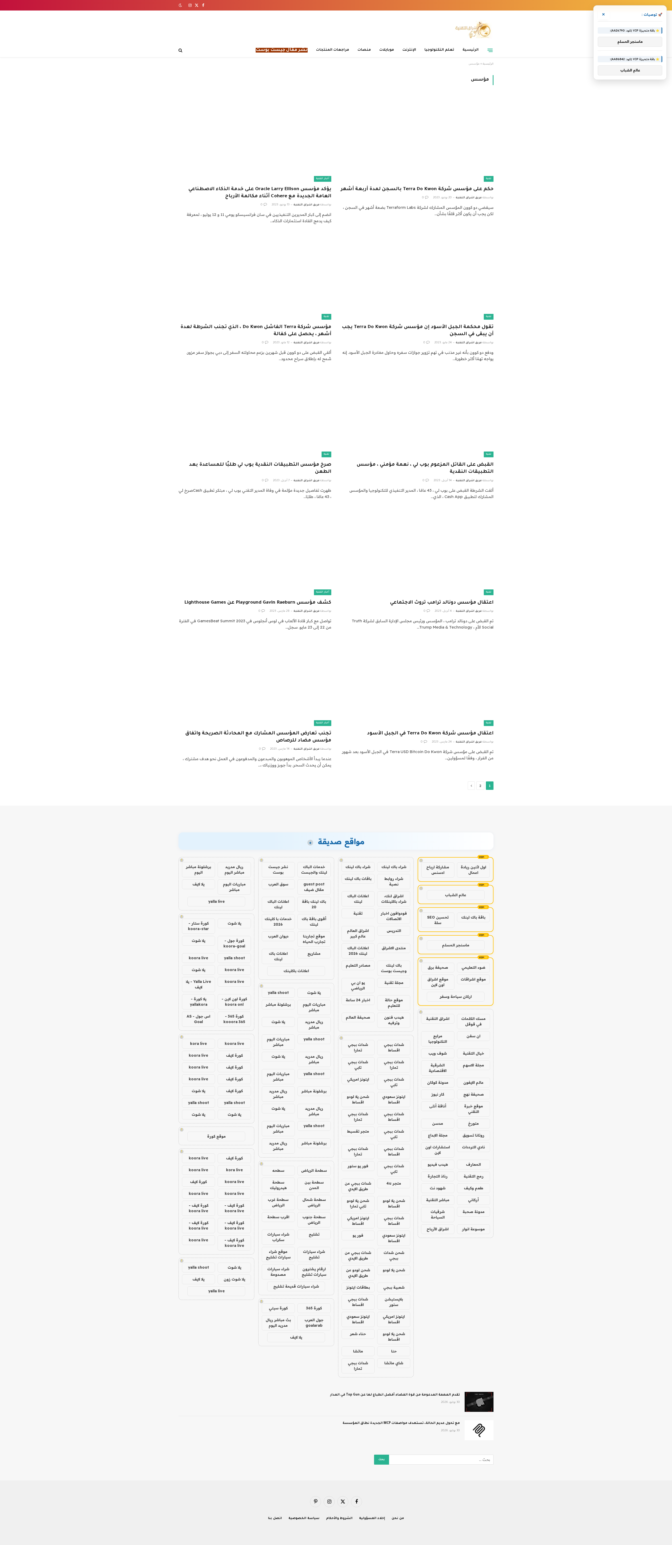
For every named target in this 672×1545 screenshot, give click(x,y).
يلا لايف (296, 1337)
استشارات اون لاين (437, 1150)
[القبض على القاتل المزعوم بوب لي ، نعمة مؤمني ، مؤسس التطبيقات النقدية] (417, 414)
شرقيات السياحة (437, 1214)
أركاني (473, 1199)
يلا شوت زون (234, 1279)
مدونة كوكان (437, 1082)
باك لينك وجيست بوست (394, 968)
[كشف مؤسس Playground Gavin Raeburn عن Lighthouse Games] (254, 552)
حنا (394, 1351)
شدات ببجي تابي (358, 1065)
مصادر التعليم (358, 965)
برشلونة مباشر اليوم (198, 869)
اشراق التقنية (437, 1018)
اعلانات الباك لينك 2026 (358, 951)
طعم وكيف (473, 1188)
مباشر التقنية (437, 1199)
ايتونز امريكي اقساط (358, 1221)
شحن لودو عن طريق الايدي (358, 1273)
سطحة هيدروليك (278, 1185)
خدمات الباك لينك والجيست (314, 869)
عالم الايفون (473, 1082)
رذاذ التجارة (438, 1176)
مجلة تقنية (393, 982)
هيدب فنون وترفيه (394, 1020)
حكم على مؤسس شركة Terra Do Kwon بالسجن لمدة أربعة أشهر (417, 189)
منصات (364, 50)
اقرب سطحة (278, 1217)
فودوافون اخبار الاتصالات (394, 916)
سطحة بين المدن (314, 1185)
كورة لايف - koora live (234, 1208)
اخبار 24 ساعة (358, 1000)
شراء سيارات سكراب (278, 1237)
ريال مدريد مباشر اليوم (234, 869)
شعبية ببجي (394, 1287)
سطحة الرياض (314, 1170)
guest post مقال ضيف (313, 887)
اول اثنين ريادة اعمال (473, 870)
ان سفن (473, 1036)
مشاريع (314, 953)
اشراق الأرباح (438, 1229)
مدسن (437, 1123)
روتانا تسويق (473, 1135)
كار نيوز (437, 1094)
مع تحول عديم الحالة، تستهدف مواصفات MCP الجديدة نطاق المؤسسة (401, 1423)
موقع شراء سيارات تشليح (278, 1254)
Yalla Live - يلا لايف (198, 984)
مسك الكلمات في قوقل (473, 1021)
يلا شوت (314, 992)
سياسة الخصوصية (303, 1518)
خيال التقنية (473, 1053)
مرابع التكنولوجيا (437, 1039)
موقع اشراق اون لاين (437, 982)
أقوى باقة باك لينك (314, 921)
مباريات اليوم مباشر (314, 1007)
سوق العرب (278, 884)
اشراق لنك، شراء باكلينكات (393, 899)
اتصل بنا (275, 1518)
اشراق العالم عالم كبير (358, 933)
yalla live (216, 901)
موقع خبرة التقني (473, 1109)
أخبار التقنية (322, 178)
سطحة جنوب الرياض (314, 1220)
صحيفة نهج (473, 1094)
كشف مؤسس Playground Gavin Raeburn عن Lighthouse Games (257, 602)
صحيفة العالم (358, 1017)
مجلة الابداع (438, 1135)
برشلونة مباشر (278, 1004)
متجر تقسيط (358, 1131)
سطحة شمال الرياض (314, 1202)
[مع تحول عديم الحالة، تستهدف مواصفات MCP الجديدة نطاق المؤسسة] (479, 1430)
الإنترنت (409, 50)
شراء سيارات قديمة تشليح (296, 1286)
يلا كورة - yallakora (198, 1002)
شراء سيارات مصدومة (278, 1272)
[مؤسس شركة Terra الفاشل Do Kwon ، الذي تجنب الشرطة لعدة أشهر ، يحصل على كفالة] (254, 276)
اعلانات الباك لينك (358, 899)
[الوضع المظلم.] (180, 5)
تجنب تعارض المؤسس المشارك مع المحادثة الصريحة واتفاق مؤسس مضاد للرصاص (258, 737)
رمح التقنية (474, 1176)
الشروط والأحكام (339, 1518)
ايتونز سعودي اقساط (393, 1099)
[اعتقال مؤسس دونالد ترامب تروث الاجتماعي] (417, 552)
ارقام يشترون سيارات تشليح (314, 1272)
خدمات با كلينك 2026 (278, 921)
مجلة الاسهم (473, 1065)
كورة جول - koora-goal (234, 943)
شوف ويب (437, 1053)
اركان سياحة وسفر (456, 996)
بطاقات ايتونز (358, 1287)
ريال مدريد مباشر (314, 1024)
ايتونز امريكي (358, 1079)
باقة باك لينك (473, 917)
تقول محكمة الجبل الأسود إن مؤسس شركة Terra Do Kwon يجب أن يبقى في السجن (418, 331)
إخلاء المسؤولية (372, 1518)
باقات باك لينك (358, 878)
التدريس (394, 930)
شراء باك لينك (393, 866)
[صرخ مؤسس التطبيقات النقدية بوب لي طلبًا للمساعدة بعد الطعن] (254, 414)
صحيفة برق (438, 967)
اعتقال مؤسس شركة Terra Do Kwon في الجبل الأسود (430, 733)
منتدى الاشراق (394, 948)
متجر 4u (393, 1183)
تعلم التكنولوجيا (439, 50)
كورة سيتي (278, 1308)
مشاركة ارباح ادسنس (437, 870)
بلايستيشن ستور (394, 1302)
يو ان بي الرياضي (358, 985)
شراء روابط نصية (393, 881)
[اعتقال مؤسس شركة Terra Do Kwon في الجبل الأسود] (417, 683)
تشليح (314, 1234)
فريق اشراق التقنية (469, 197)
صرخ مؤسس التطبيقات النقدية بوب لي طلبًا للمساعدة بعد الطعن (260, 468)
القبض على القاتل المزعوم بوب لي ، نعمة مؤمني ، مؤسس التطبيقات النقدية (425, 468)
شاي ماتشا (393, 1363)
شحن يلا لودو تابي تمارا (358, 1203)
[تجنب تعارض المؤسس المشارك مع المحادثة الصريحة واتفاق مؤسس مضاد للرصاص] (254, 683)
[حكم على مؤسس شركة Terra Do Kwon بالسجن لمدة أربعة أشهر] (417, 139)
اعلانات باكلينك (296, 970)
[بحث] (180, 50)
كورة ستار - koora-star (198, 926)
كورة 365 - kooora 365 (234, 1019)
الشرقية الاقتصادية (438, 1068)
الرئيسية (471, 50)
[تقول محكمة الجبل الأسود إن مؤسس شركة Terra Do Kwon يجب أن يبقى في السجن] (417, 276)
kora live (198, 1043)
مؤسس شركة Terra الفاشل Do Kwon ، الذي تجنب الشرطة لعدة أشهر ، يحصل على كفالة (255, 331)
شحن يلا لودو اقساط (358, 1099)
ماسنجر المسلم (455, 945)
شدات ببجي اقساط (394, 1047)
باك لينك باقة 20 (314, 904)
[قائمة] (490, 50)
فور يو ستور (358, 1166)
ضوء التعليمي (473, 967)
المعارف (473, 1164)
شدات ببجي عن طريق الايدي (358, 1186)
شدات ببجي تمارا (358, 1047)
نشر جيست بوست (278, 869)
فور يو (358, 1235)
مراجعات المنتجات (332, 50)
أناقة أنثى (437, 1106)
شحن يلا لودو (394, 1270)
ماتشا (358, 1351)
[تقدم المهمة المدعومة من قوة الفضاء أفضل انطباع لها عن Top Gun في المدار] (479, 1402)
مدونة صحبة (474, 1211)
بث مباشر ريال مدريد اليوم (278, 1323)
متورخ (473, 1123)
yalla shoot (278, 992)
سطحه (278, 1170)
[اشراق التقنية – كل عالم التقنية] (472, 29)
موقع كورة (216, 1136)
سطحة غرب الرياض (278, 1202)
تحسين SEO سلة (438, 920)
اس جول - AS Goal (198, 1019)
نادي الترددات (473, 1147)
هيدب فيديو (438, 1164)
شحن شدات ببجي (394, 1255)
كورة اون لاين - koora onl (234, 1002)
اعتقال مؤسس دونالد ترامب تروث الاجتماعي (442, 602)
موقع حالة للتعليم (394, 1003)
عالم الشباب (455, 895)
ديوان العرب (278, 936)
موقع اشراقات (473, 979)
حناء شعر (358, 1333)
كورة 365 (314, 1308)
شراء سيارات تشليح (314, 1254)
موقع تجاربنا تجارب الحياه (314, 939)
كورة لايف (234, 1055)
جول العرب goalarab (313, 1323)
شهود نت (437, 1188)
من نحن (398, 1518)
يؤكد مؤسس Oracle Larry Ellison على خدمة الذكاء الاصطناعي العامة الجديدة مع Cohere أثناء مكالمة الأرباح (259, 193)
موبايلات (386, 50)
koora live (198, 958)
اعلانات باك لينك (278, 956)
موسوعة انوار (473, 1229)
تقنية (488, 178)
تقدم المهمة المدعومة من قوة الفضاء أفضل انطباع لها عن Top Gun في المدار (395, 1395)
